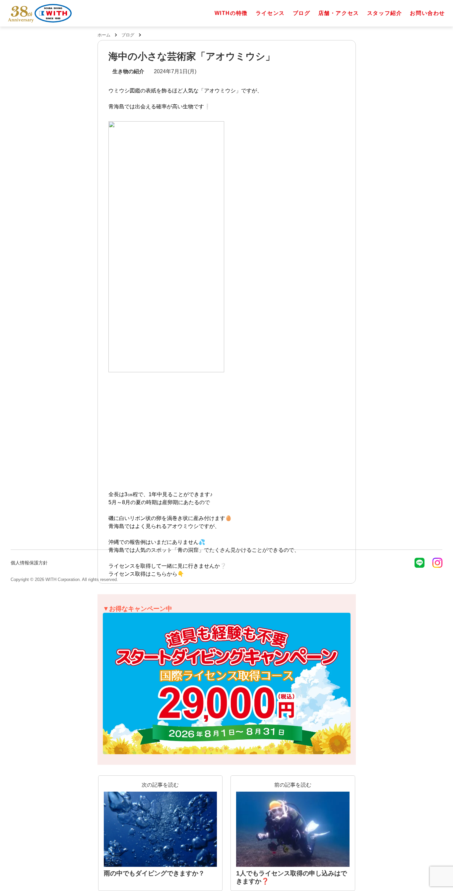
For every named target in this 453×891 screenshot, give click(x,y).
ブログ (301, 13)
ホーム (103, 34)
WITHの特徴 (231, 13)
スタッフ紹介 (384, 13)
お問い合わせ (427, 13)
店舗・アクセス (338, 13)
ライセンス (270, 13)
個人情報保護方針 (29, 562)
